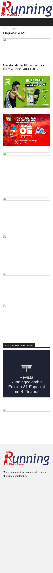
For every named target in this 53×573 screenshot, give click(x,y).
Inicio (5, 28)
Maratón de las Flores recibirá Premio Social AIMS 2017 (23, 67)
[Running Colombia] (26, 9)
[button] (5, 22)
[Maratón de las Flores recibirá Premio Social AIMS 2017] (26, 50)
